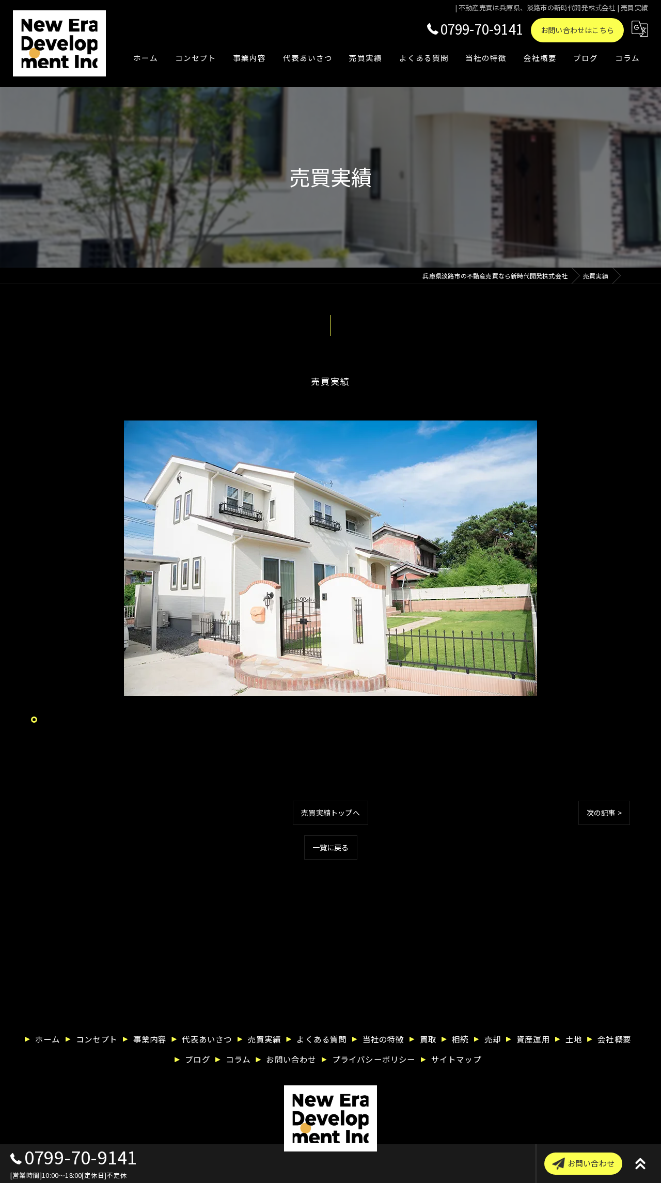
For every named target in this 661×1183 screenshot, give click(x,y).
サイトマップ (456, 1059)
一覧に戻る (330, 847)
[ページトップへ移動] (640, 1164)
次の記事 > (604, 812)
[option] (330, 558)
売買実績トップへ (330, 812)
